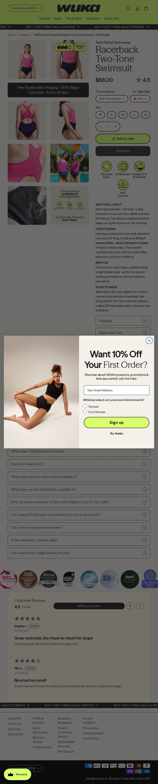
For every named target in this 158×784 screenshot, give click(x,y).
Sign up (117, 422)
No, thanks (116, 433)
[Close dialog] (149, 340)
